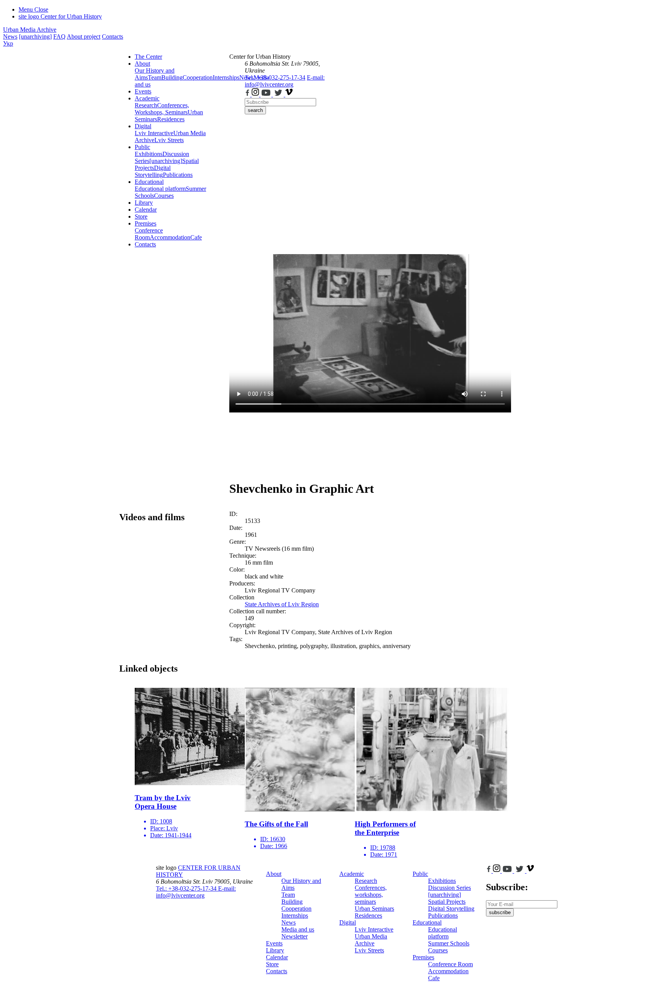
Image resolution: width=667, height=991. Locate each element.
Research (146, 105)
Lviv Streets (169, 140)
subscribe (500, 912)
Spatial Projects (447, 901)
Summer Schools (448, 943)
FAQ (59, 36)
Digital (143, 126)
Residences (171, 119)
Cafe (196, 237)
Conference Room (149, 234)
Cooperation (198, 77)
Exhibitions (149, 154)
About (142, 63)
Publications (178, 174)
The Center (148, 56)
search (255, 110)
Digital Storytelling (153, 171)
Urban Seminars (374, 908)
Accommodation (170, 237)
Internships (294, 915)
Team (154, 77)
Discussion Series (449, 887)
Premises (145, 223)
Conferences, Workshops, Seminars (162, 108)
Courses (164, 195)
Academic (147, 98)
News (10, 36)
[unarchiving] (35, 36)
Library (144, 202)
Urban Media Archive (29, 29)
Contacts (112, 36)
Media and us (297, 929)
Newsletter (294, 936)
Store (141, 216)
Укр (8, 43)
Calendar (146, 209)
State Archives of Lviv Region (282, 604)
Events (143, 91)
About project (83, 36)
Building (172, 77)
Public (142, 147)
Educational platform (160, 188)
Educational (149, 181)
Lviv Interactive (154, 133)
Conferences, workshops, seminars (371, 894)
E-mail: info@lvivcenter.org (285, 81)
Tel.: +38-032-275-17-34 (275, 77)
